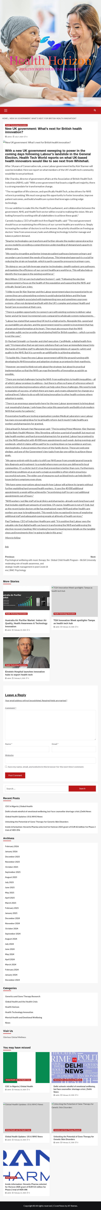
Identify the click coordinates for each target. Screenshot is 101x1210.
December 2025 (12, 856)
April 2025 (10, 898)
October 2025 (11, 867)
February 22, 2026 (20, 1140)
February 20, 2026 (20, 630)
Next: (73, 558)
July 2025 (9, 882)
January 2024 (11, 975)
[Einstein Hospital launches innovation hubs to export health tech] (26, 652)
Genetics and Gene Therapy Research (22, 996)
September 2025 (13, 872)
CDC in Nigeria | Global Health (19, 806)
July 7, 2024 (19, 137)
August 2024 (11, 939)
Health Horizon (12, 1007)
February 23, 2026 (20, 1089)
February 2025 (12, 908)
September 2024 (13, 933)
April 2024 (10, 959)
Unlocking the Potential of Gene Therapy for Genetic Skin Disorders (36, 821)
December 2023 (12, 980)
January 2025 (11, 913)
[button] (5, 110)
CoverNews (59, 1205)
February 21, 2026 (68, 1142)
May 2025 (9, 892)
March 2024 (10, 964)
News (7, 1023)
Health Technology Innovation (16, 125)
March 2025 (10, 903)
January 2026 (11, 851)
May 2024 (9, 954)
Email (55, 744)
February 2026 (12, 846)
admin (9, 137)
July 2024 (9, 944)
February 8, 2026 (19, 678)
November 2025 (12, 862)
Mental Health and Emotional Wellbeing (23, 1017)
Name (8, 744)
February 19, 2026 (68, 627)
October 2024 (11, 928)
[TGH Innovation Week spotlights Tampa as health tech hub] (75, 601)
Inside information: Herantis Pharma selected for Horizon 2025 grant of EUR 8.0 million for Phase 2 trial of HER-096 (50, 828)
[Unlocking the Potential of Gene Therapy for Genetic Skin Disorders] (75, 1117)
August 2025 (11, 877)
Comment (10, 708)
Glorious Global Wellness (14, 1037)
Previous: (27, 563)
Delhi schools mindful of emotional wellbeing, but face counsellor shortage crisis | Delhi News (48, 811)
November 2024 (12, 923)
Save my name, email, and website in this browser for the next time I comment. (46, 766)
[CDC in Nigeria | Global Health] (26, 1067)
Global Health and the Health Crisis (21, 1001)
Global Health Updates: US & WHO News (23, 816)
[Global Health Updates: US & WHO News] (26, 1117)
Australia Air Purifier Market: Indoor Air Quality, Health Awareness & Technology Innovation (26, 623)
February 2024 (12, 969)
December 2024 (12, 918)
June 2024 (10, 949)
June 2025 (10, 887)
